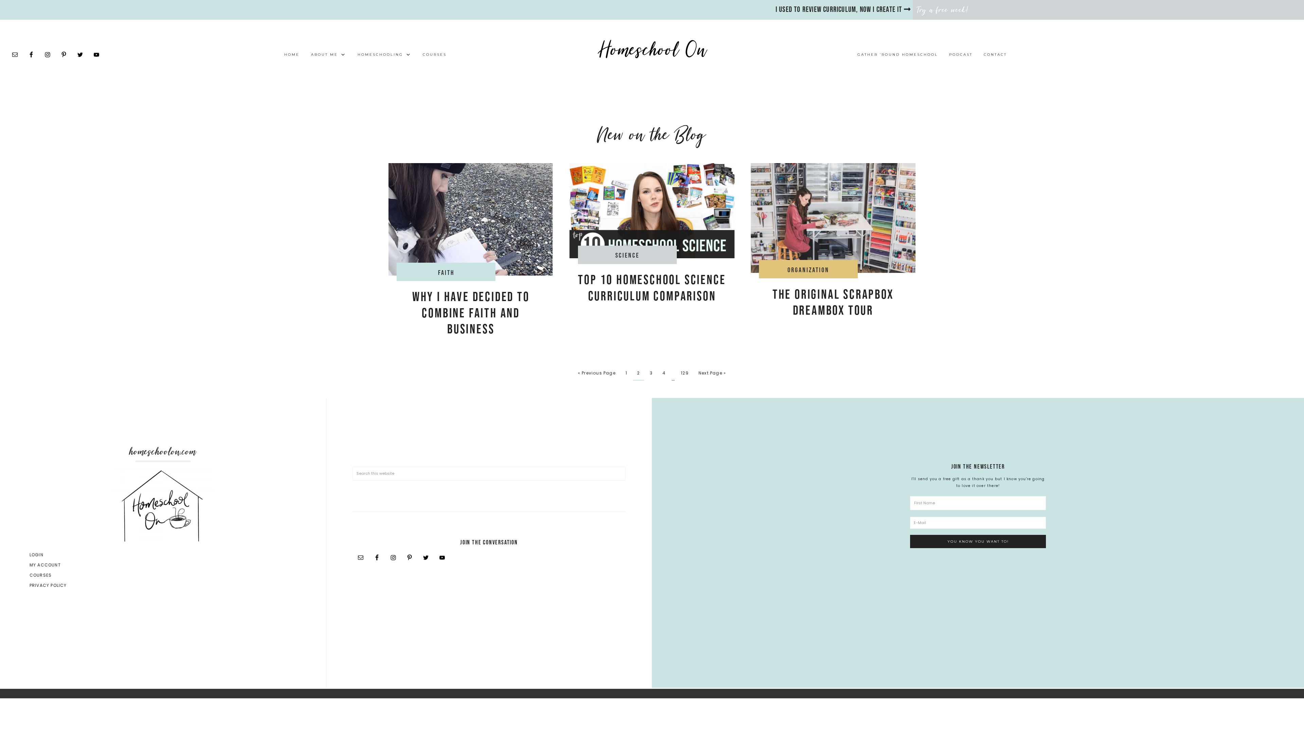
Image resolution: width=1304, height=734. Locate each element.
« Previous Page (597, 373)
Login (36, 555)
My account (45, 565)
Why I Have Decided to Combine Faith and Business (471, 313)
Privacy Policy (48, 585)
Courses (41, 575)
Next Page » (712, 373)
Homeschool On (652, 49)
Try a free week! (943, 10)
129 (685, 373)
